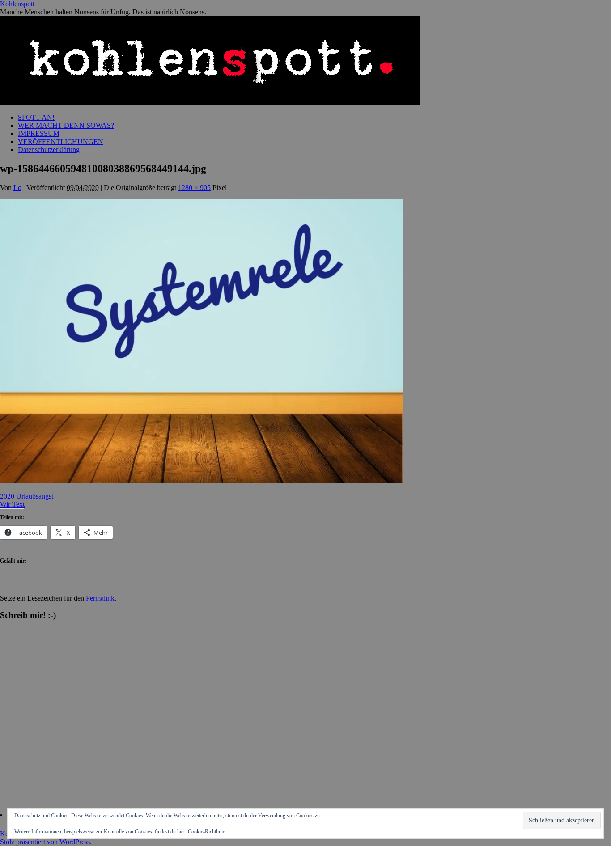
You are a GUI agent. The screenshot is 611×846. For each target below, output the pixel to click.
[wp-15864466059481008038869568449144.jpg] (201, 481)
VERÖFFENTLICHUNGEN (60, 141)
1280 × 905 (194, 187)
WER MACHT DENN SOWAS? (66, 125)
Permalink (100, 598)
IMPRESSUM (38, 133)
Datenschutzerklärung (49, 149)
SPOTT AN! (36, 117)
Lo (17, 187)
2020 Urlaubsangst (26, 496)
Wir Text (12, 504)
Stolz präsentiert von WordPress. (46, 842)
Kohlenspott (17, 4)
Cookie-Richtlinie (206, 832)
